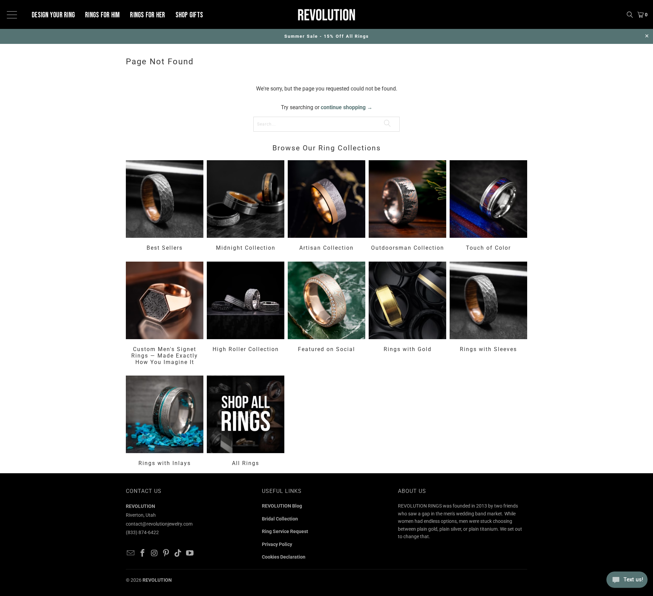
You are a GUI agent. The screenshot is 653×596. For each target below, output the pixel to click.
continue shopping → (346, 107)
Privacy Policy (277, 544)
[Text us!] (627, 581)
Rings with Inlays (164, 422)
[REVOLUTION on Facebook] (143, 553)
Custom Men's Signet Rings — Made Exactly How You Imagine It (164, 314)
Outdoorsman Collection (407, 206)
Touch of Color (488, 206)
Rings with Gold (407, 314)
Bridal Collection (280, 519)
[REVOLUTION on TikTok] (178, 553)
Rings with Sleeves (488, 314)
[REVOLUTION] (326, 14)
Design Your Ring (53, 15)
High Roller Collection (245, 314)
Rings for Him (102, 15)
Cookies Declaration (283, 557)
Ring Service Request (285, 531)
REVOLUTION (157, 580)
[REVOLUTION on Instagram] (154, 553)
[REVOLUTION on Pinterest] (166, 553)
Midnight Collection (245, 206)
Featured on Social (326, 314)
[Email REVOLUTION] (131, 553)
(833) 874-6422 (142, 532)
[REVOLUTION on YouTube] (190, 553)
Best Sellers (164, 206)
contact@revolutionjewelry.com (159, 524)
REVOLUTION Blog (282, 506)
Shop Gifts (189, 15)
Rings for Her (147, 15)
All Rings (245, 422)
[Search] (629, 14)
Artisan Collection (326, 206)
